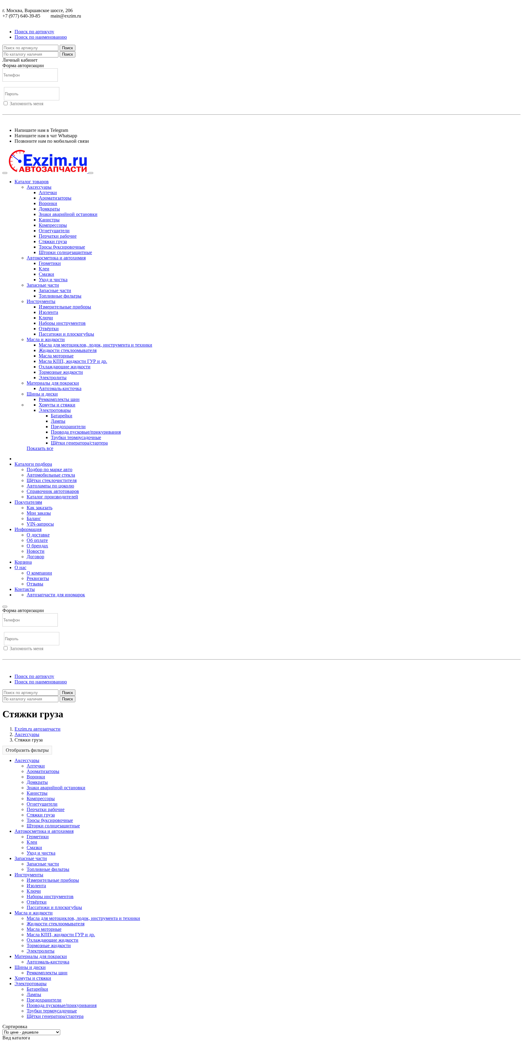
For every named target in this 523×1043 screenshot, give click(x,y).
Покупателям (28, 502)
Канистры (49, 219)
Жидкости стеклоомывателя (68, 350)
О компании (39, 572)
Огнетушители (54, 230)
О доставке (38, 534)
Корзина (23, 562)
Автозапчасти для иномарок (56, 594)
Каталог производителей (52, 496)
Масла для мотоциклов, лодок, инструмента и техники (95, 344)
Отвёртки (49, 328)
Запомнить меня (26, 103)
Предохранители (68, 426)
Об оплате (37, 540)
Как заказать (39, 507)
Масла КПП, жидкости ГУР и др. (73, 361)
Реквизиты (38, 578)
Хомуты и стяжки (57, 404)
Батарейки (61, 415)
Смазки (46, 274)
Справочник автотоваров (53, 491)
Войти (9, 109)
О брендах (37, 545)
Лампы (58, 421)
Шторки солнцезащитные (65, 252)
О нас (20, 567)
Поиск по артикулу (34, 31)
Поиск (67, 48)
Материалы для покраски (53, 383)
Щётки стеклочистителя (52, 480)
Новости (35, 551)
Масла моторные (56, 355)
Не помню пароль (20, 119)
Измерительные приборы (65, 306)
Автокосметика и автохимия (56, 257)
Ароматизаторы (55, 197)
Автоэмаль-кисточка (60, 388)
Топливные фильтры (60, 295)
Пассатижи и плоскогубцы (66, 334)
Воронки (48, 203)
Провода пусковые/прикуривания (86, 432)
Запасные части (43, 285)
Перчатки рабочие (58, 236)
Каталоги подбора (33, 464)
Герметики (50, 263)
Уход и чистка (53, 279)
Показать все (40, 448)
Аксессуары (39, 187)
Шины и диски (42, 393)
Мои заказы (39, 513)
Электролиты (53, 377)
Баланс (34, 518)
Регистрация (30, 109)
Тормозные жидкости (61, 372)
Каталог (32, 181)
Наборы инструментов (62, 323)
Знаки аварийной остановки (68, 214)
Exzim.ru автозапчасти (38, 729)
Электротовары (55, 410)
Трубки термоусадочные (76, 437)
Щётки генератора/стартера (79, 442)
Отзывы (35, 583)
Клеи (44, 268)
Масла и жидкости (46, 339)
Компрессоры (53, 225)
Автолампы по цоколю (50, 485)
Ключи (46, 317)
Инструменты (41, 301)
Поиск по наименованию (41, 37)
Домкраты (49, 208)
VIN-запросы (40, 523)
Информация (28, 529)
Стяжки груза (53, 241)
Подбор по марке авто (49, 469)
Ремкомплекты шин (59, 399)
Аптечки (48, 192)
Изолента (48, 312)
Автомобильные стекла (51, 474)
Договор (35, 556)
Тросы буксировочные (62, 246)
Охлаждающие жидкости (64, 366)
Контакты (25, 589)
